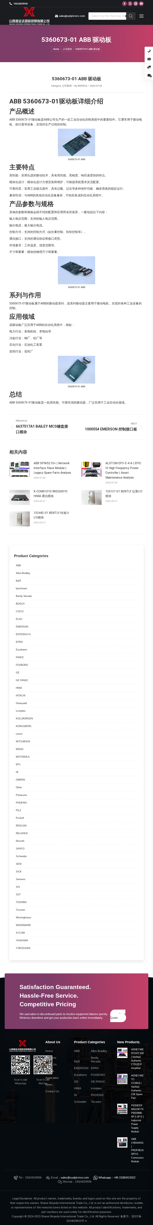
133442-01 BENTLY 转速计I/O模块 (51, 515)
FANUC (20, 657)
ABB (18, 565)
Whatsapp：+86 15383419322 (117, 1177)
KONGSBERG (24, 726)
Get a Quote (117, 1015)
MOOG (20, 749)
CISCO (20, 611)
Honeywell (21, 703)
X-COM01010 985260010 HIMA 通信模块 (50, 494)
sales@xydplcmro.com (75, 1177)
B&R (18, 580)
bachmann (21, 588)
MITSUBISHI (23, 741)
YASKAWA (22, 940)
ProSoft (20, 818)
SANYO (20, 848)
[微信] (149, 67)
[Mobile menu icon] (141, 16)
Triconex (20, 909)
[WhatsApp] (149, 75)
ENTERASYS (23, 634)
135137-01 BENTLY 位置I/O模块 (123, 494)
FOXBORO (22, 665)
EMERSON (22, 626)
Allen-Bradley (23, 573)
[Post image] (19, 469)
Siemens (20, 879)
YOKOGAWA (23, 948)
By (80, 85)
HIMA (19, 688)
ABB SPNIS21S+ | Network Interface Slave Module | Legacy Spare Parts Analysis (52, 467)
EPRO (19, 642)
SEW (18, 864)
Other (19, 787)
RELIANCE (22, 833)
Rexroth (20, 841)
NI (17, 772)
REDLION (21, 825)
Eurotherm (21, 649)
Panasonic (21, 795)
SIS (18, 886)
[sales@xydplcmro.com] (149, 59)
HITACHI (20, 695)
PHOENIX (21, 802)
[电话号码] (149, 51)
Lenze (19, 733)
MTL (18, 764)
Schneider (21, 856)
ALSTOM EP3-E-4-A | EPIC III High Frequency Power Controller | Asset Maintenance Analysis (123, 470)
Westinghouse (23, 917)
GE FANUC (22, 680)
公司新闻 (67, 85)
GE (17, 672)
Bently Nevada (24, 596)
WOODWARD (23, 925)
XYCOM (20, 932)
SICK (19, 871)
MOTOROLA (23, 756)
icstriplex (21, 710)
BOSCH (20, 603)
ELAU (19, 619)
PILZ (18, 810)
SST (18, 894)
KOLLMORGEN (24, 718)
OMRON (20, 779)
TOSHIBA (21, 902)
